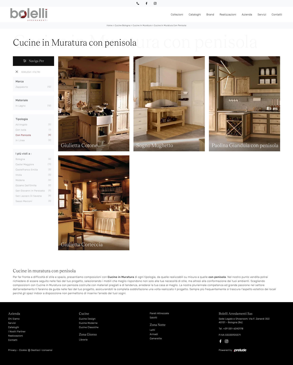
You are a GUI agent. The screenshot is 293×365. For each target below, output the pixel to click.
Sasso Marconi (24, 201)
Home (109, 25)
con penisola (23, 135)
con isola (21, 129)
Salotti (153, 317)
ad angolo (21, 124)
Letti (152, 330)
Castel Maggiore (25, 164)
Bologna (20, 159)
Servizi (262, 14)
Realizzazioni (228, 14)
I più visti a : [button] (24, 153)
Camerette (156, 338)
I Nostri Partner (17, 331)
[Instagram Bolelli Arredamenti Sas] (155, 3)
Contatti (277, 14)
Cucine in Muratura (142, 25)
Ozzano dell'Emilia (26, 185)
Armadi (154, 334)
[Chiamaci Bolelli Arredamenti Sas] (138, 3)
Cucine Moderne (88, 323)
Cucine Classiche (89, 327)
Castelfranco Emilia (27, 169)
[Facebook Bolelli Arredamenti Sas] (146, 3)
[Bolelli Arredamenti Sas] (88, 14)
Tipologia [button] (22, 119)
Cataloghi (195, 14)
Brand (210, 14)
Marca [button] (20, 81)
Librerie (83, 339)
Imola (19, 175)
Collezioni (177, 14)
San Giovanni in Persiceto (30, 190)
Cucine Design (87, 318)
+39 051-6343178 (233, 328)
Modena (20, 180)
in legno (21, 105)
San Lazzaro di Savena (29, 196)
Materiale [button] (22, 100)
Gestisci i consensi (41, 350)
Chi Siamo (14, 318)
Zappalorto (22, 87)
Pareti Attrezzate (159, 313)
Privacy (12, 350)
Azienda (247, 14)
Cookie (23, 350)
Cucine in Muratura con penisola (170, 25)
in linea (20, 140)
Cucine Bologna (122, 25)
